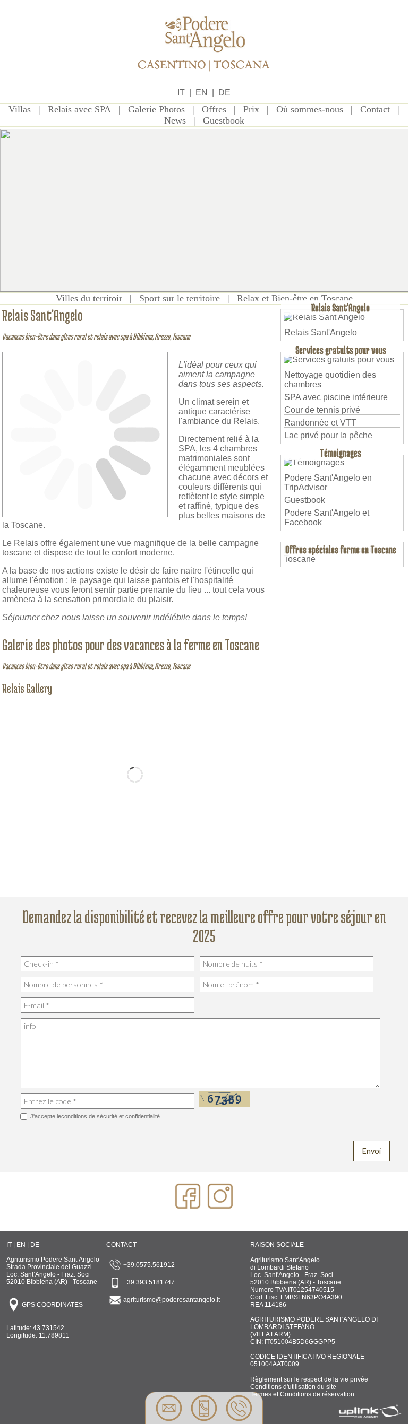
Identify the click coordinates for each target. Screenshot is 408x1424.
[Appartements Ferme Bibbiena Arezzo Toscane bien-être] (204, 76)
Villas (19, 109)
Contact (375, 109)
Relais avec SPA (79, 109)
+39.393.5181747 (148, 1282)
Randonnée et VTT (320, 422)
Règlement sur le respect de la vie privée (309, 1379)
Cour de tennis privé (322, 409)
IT (181, 92)
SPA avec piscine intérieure (336, 397)
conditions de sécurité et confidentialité (110, 1116)
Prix (251, 109)
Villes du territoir (89, 298)
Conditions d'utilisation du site (293, 1387)
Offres (214, 109)
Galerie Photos (156, 109)
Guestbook (223, 120)
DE (224, 92)
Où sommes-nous (309, 109)
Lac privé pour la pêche (328, 435)
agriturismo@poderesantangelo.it (171, 1300)
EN (202, 92)
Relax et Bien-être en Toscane (295, 298)
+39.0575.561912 (148, 1265)
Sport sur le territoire (179, 298)
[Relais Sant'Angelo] (85, 511)
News (175, 120)
